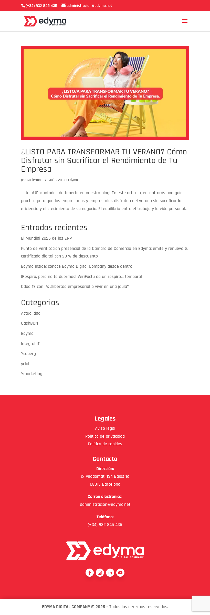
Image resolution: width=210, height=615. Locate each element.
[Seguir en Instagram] (100, 573)
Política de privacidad (105, 436)
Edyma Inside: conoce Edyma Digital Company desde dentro (76, 266)
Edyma (73, 180)
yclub (25, 364)
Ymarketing (31, 374)
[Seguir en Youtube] (120, 573)
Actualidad (30, 313)
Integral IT (30, 344)
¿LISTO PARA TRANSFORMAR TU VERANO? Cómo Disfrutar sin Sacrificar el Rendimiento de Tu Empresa (104, 160)
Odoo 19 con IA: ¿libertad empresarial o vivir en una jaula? (75, 286)
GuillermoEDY (36, 180)
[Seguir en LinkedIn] (110, 573)
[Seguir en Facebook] (90, 573)
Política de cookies (105, 444)
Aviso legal (105, 428)
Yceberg (28, 353)
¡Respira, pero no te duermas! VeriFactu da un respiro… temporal (81, 276)
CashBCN (29, 323)
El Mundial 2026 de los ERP (46, 238)
